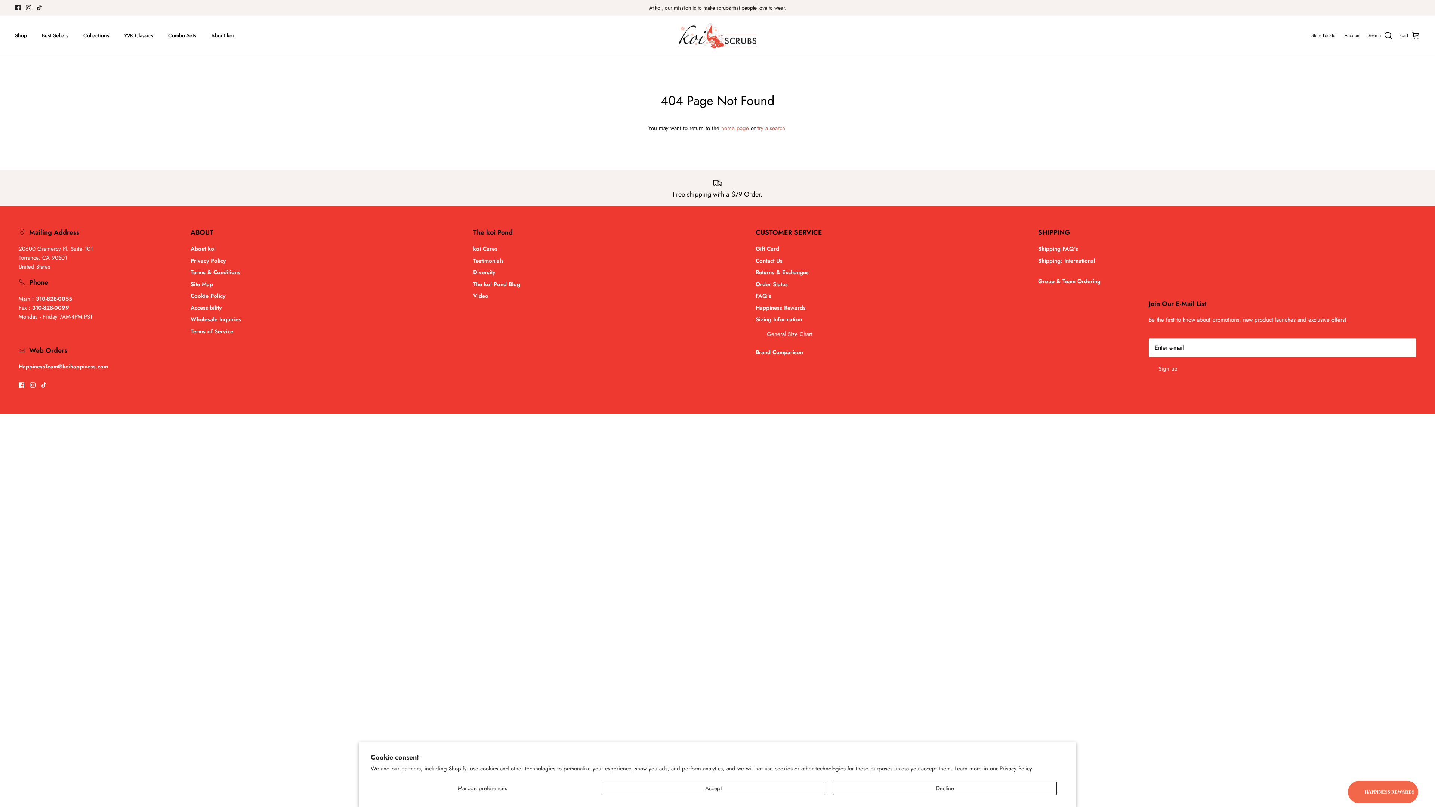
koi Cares (485, 249)
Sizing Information (779, 319)
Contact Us (769, 261)
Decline (945, 788)
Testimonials (488, 261)
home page (735, 128)
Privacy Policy (1016, 768)
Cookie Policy (208, 296)
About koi (222, 35)
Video (480, 296)
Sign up (1168, 369)
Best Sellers (55, 35)
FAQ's (763, 296)
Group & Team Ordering (1069, 281)
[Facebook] (18, 7)
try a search (771, 128)
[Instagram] (28, 7)
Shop (21, 35)
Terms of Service (212, 331)
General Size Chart (789, 334)
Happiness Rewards (781, 308)
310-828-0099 (50, 308)
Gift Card (767, 249)
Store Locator (1324, 35)
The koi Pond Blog (496, 284)
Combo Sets (182, 35)
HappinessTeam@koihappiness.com (63, 366)
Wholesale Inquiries (216, 319)
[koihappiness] (717, 36)
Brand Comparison (779, 352)
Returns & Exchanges (782, 272)
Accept (713, 788)
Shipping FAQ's (1058, 249)
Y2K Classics (138, 35)
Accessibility (206, 308)
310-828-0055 (54, 299)
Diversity (484, 272)
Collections (96, 35)
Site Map (202, 284)
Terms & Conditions (215, 272)
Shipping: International (1066, 261)
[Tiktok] (39, 7)
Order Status (772, 284)
